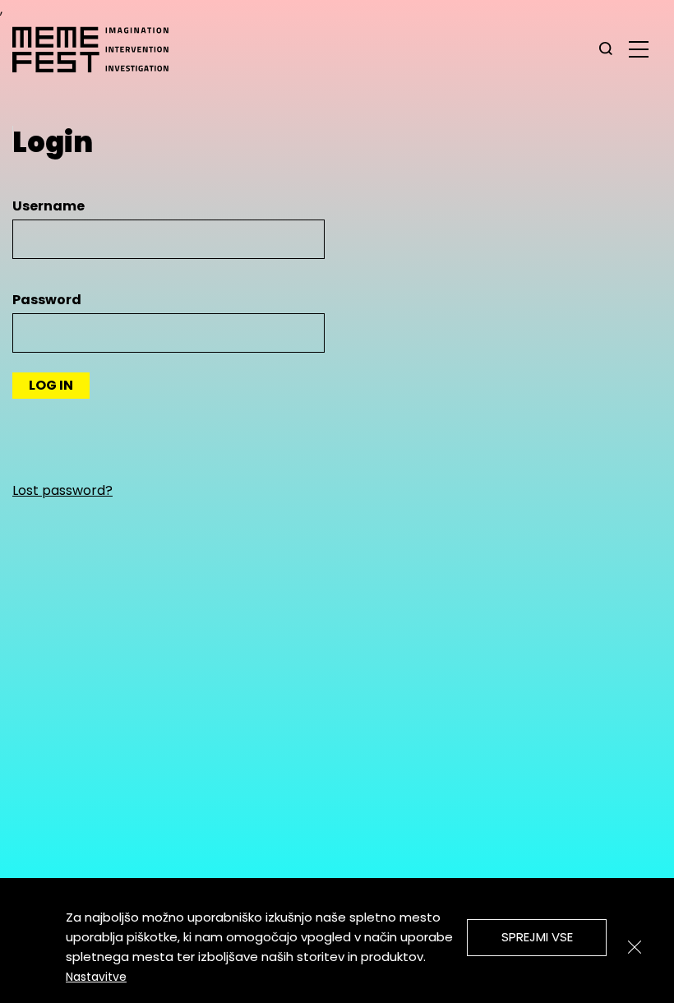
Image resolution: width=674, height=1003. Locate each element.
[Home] (98, 49)
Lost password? (62, 490)
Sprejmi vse (537, 936)
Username (48, 205)
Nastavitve (96, 976)
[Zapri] (634, 947)
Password (46, 299)
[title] (605, 49)
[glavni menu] (639, 48)
